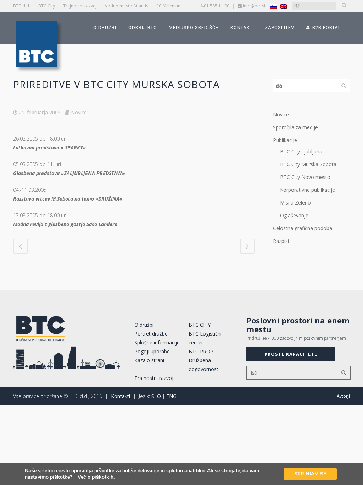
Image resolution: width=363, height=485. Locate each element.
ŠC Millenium (169, 6)
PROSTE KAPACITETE (290, 354)
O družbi (143, 324)
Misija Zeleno (295, 202)
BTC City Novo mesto (305, 177)
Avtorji (343, 396)
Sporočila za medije (295, 127)
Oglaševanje (294, 215)
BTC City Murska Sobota (308, 164)
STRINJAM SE (310, 473)
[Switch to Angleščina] (283, 6)
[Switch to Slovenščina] (273, 6)
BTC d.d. (21, 6)
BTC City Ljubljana (301, 151)
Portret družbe (151, 333)
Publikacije (285, 140)
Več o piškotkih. (96, 477)
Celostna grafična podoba (302, 228)
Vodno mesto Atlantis (126, 6)
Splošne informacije (157, 342)
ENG (171, 396)
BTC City (46, 6)
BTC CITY (200, 324)
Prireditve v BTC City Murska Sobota (116, 84)
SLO (156, 396)
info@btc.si (254, 6)
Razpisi (281, 241)
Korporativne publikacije (307, 189)
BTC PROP (201, 351)
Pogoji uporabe (152, 351)
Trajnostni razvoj (80, 6)
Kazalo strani (149, 360)
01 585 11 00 (216, 6)
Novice (79, 112)
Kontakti (120, 396)
